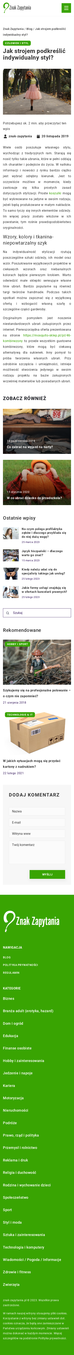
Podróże (10, 1123)
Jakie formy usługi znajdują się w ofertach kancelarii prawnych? (44, 590)
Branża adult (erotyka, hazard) (28, 1011)
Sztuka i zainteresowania (24, 1235)
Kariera (9, 1086)
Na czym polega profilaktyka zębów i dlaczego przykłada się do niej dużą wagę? (44, 533)
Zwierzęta (11, 1284)
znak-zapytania (20, 136)
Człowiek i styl (17, 43)
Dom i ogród (13, 1023)
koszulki (55, 193)
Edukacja (10, 1036)
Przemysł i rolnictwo (20, 1148)
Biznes (8, 998)
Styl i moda (12, 1222)
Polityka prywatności (20, 965)
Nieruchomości (15, 1110)
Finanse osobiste (17, 1048)
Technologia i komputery (23, 1247)
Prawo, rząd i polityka (21, 1135)
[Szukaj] (7, 613)
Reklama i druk (15, 1160)
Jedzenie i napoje (18, 1073)
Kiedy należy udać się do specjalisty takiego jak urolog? (43, 571)
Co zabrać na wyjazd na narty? (30, 447)
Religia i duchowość (19, 1172)
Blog (7, 957)
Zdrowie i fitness (17, 1272)
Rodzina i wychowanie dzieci (27, 1185)
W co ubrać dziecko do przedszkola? (34, 498)
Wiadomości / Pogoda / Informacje (32, 1260)
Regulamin (11, 972)
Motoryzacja (13, 1098)
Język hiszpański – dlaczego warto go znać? (42, 553)
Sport (7, 1210)
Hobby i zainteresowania (23, 1061)
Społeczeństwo (15, 1197)
